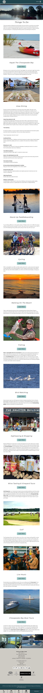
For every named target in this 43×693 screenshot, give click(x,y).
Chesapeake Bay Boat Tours (21, 618)
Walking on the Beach (21, 303)
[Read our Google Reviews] (19, 668)
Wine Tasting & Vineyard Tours (21, 483)
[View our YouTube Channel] (29, 668)
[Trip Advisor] (10, 675)
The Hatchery (6, 127)
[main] (21, 27)
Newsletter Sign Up (21, 664)
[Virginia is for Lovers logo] (25, 675)
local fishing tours (10, 356)
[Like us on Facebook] (14, 668)
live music (33, 582)
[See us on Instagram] (21, 668)
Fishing (21, 345)
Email (19, 657)
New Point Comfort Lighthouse (18, 629)
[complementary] (21, 54)
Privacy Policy (21, 662)
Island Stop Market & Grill (9, 119)
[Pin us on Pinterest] (16, 668)
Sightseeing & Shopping (21, 436)
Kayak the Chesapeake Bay (21, 62)
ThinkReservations (22, 687)
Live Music (21, 574)
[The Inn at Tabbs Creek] (4, 3)
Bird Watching (21, 392)
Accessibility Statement (21, 660)
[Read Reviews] (26, 668)
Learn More (21, 66)
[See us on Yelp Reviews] (24, 668)
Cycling (21, 259)
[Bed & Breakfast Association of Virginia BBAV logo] (16, 675)
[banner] (21, 668)
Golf (21, 529)
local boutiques (8, 446)
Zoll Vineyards (6, 491)
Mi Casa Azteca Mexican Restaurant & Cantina (13, 165)
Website (23, 657)
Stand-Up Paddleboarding (21, 217)
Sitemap (21, 663)
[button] (37, 1)
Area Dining (21, 106)
